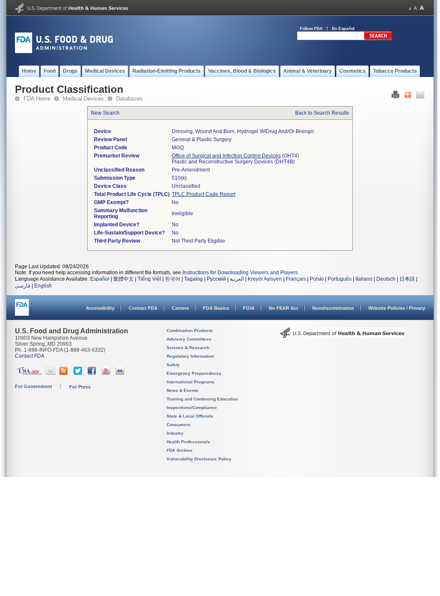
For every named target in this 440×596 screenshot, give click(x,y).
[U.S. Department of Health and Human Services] (71, 11)
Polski (317, 279)
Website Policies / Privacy (396, 308)
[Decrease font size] (410, 8)
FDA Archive (180, 450)
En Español (343, 28)
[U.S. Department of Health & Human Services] (342, 335)
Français (296, 279)
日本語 (407, 279)
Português (340, 279)
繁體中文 (123, 279)
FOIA (249, 308)
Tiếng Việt (149, 279)
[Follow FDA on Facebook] (93, 373)
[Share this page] (408, 97)
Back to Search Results (322, 113)
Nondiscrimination (333, 308)
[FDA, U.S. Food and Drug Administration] (64, 51)
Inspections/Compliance (192, 407)
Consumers (179, 424)
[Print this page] (395, 97)
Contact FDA (143, 308)
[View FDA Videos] (107, 373)
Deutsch (386, 279)
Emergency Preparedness (194, 373)
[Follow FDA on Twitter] (78, 373)
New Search (105, 113)
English (43, 286)
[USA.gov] (29, 373)
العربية (237, 279)
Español (99, 279)
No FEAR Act (283, 308)
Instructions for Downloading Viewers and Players (240, 273)
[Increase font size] (421, 8)
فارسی (22, 286)
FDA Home (36, 98)
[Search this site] (378, 39)
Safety (173, 364)
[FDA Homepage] (22, 311)
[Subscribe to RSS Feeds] (64, 373)
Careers (180, 308)
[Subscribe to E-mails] (50, 373)
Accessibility (100, 308)
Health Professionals (188, 441)
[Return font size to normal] (415, 8)
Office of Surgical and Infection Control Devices (226, 156)
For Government (33, 386)
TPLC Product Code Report (203, 194)
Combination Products (190, 330)
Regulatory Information (190, 356)
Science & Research (188, 347)
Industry (175, 433)
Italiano (364, 279)
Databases (129, 98)
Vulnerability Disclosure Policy (199, 459)
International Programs (190, 382)
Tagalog (193, 279)
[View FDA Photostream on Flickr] (121, 373)
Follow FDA (311, 28)
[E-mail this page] (420, 97)
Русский (216, 279)
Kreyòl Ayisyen (265, 279)
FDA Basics (216, 308)
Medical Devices (83, 98)
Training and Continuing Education (202, 399)
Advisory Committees (189, 339)
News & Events (182, 390)
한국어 (172, 279)
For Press (80, 386)
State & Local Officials (190, 416)
